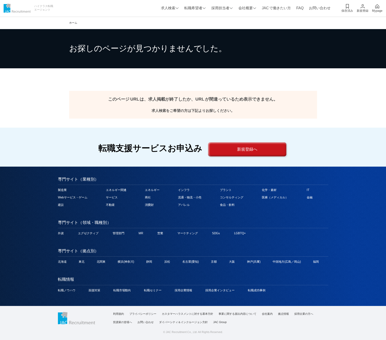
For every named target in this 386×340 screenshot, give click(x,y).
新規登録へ (247, 149)
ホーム (73, 22)
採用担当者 (220, 8)
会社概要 (245, 8)
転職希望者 (193, 8)
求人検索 (168, 8)
